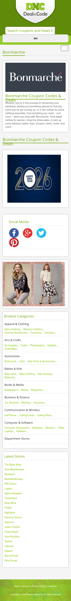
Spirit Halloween (13, 493)
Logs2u (8, 488)
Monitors (50, 427)
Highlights (9, 512)
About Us (26, 586)
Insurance (38, 402)
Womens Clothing (33, 329)
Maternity (9, 377)
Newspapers (11, 389)
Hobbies (51, 345)
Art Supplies (11, 345)
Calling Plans (44, 415)
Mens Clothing (12, 329)
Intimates (49, 332)
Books (24, 389)
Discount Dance (13, 517)
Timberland (10, 498)
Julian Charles (12, 527)
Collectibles (10, 348)
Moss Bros (10, 503)
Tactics (8, 541)
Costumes (35, 332)
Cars (22, 361)
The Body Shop (12, 464)
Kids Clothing (45, 374)
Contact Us (51, 586)
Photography (37, 345)
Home (17, 586)
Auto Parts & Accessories (41, 361)
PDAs (61, 427)
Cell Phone (10, 415)
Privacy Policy (38, 586)
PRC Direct (10, 483)
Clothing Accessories (15, 332)
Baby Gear (10, 374)
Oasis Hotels (11, 531)
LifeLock (9, 546)
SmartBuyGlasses (14, 469)
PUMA (7, 507)
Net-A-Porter (11, 555)
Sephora (9, 522)
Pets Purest (10, 560)
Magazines (37, 389)
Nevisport (9, 474)
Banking (26, 402)
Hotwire (8, 551)
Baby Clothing (26, 374)
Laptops (8, 431)
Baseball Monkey (13, 479)
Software (21, 431)
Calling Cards (26, 415)
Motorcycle (10, 361)
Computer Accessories (16, 427)
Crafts (24, 345)
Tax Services (11, 402)
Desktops (37, 427)
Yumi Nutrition (12, 536)
